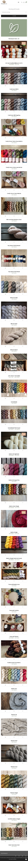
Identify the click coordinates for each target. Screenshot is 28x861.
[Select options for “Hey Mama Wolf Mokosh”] (5, 242)
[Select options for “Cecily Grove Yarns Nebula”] (5, 190)
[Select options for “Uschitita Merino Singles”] (5, 815)
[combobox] (14, 12)
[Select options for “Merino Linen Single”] (5, 502)
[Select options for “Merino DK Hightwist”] (5, 450)
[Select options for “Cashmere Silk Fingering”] (5, 111)
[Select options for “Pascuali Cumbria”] (5, 607)
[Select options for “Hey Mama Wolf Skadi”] (5, 268)
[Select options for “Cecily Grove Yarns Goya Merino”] (5, 137)
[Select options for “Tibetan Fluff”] (5, 737)
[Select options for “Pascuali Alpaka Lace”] (5, 581)
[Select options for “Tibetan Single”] (5, 789)
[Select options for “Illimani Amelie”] (5, 294)
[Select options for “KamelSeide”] (5, 398)
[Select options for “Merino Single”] (5, 528)
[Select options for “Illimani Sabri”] (5, 320)
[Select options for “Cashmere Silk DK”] (5, 85)
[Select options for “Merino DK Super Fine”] (5, 476)
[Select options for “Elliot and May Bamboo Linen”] (5, 216)
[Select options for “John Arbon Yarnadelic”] (5, 372)
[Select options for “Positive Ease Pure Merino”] (5, 659)
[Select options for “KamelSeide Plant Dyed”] (5, 424)
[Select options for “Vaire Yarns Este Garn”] (5, 841)
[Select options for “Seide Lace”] (5, 685)
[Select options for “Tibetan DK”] (5, 711)
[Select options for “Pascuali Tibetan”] (5, 633)
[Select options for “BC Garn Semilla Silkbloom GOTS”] (5, 59)
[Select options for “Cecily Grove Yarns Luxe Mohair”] (5, 164)
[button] (5, 555)
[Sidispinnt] (4, 3)
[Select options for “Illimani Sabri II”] (5, 346)
